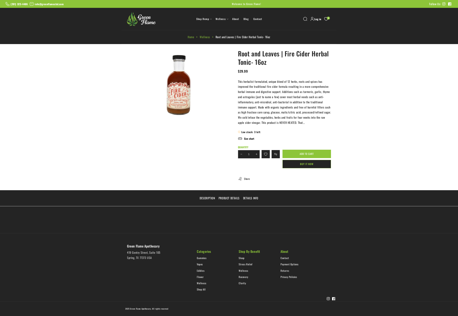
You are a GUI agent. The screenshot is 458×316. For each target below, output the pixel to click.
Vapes (200, 264)
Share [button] (247, 179)
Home (191, 37)
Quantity (243, 147)
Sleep (242, 258)
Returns (285, 270)
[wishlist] (266, 154)
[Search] (305, 19)
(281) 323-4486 (19, 4)
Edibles (200, 270)
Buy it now (306, 164)
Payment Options (290, 264)
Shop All (201, 289)
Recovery (243, 277)
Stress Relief (245, 264)
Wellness (205, 37)
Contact (285, 258)
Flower (200, 277)
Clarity (242, 283)
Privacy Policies (289, 277)
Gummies (201, 258)
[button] (203, 19)
